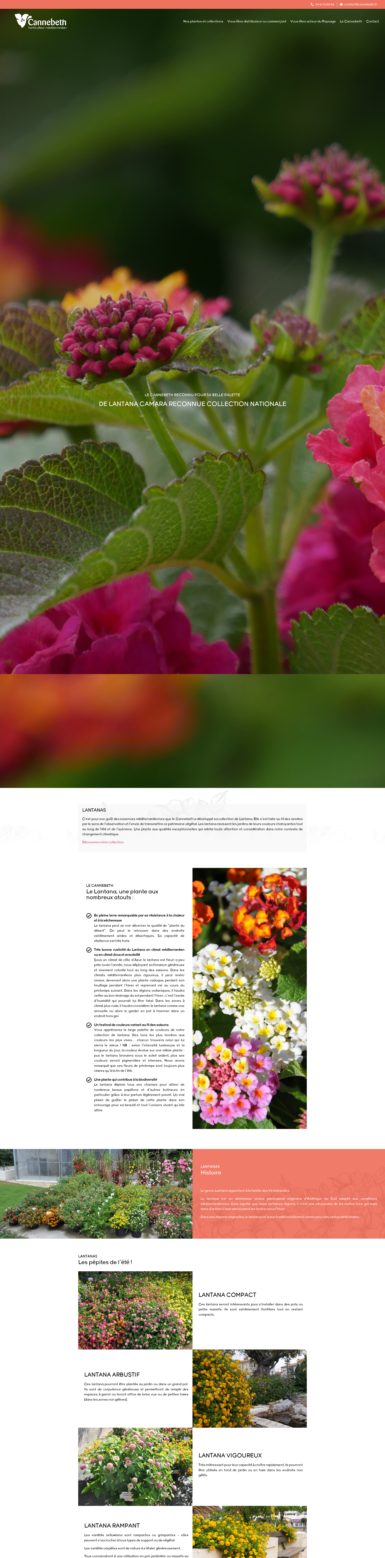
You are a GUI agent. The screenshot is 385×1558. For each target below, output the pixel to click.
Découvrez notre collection (103, 842)
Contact (372, 21)
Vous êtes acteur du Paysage (313, 21)
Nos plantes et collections (203, 21)
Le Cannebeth (351, 21)
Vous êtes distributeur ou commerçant (256, 21)
